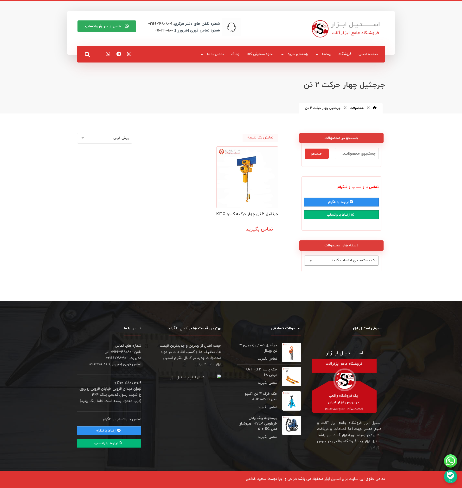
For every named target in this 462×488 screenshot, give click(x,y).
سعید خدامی (256, 479)
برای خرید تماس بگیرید (254, 240)
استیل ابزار (332, 479)
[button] (87, 54)
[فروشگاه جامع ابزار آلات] (346, 29)
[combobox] (341, 261)
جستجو (316, 153)
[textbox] (341, 260)
